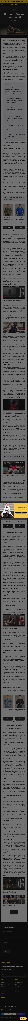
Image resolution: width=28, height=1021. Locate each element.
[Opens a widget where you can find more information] (23, 1018)
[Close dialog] (27, 503)
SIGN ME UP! (21, 512)
